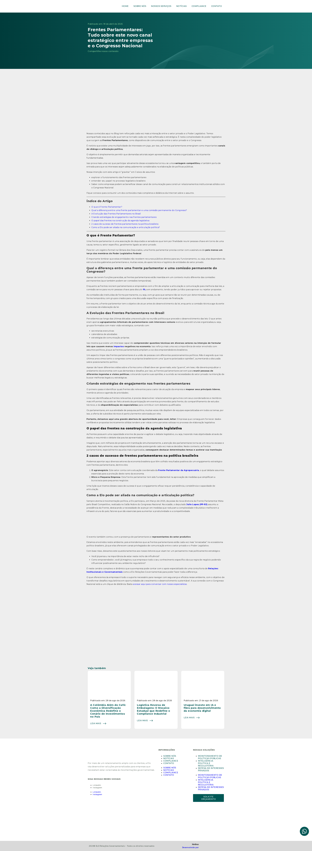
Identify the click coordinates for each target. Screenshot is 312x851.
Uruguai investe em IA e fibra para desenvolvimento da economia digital (202, 708)
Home (125, 6)
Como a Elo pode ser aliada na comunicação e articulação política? (125, 227)
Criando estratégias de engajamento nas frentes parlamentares (123, 217)
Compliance (199, 6)
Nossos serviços (161, 6)
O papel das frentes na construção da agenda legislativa (120, 220)
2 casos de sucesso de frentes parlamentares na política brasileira (124, 224)
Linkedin (97, 785)
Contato (216, 6)
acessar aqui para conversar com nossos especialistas (160, 584)
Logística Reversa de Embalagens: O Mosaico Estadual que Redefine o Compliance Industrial (153, 709)
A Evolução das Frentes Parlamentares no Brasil (116, 214)
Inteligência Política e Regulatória (206, 763)
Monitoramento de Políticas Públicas (210, 757)
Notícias (181, 6)
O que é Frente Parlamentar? (106, 207)
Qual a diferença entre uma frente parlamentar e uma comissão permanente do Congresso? (139, 210)
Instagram (97, 788)
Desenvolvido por (190, 847)
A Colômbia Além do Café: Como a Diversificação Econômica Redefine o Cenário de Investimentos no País (108, 711)
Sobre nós (139, 6)
